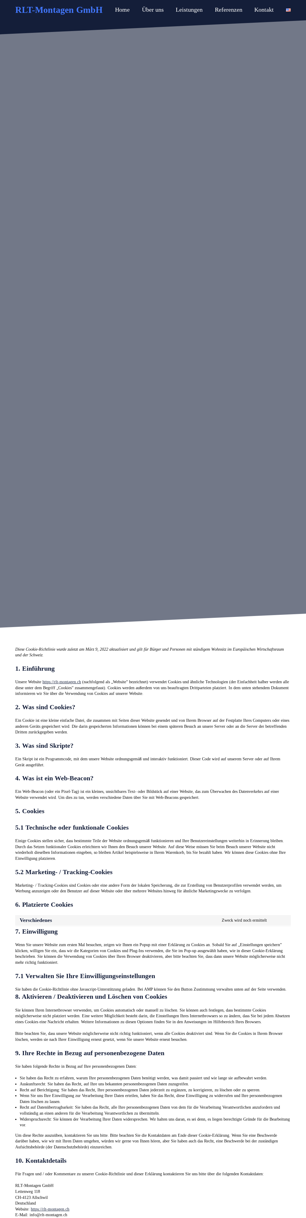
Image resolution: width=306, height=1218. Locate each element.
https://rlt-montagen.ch (61, 682)
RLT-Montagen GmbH (58, 10)
